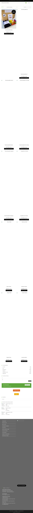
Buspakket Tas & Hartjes (24, 215)
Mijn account (4, 424)
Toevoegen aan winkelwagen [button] (9, 33)
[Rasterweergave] (2, 7)
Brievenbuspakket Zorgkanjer (8, 215)
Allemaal (30, 7)
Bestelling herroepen (5, 435)
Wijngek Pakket (9, 357)
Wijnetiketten (4, 369)
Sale (3, 368)
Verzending (4, 427)
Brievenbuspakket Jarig (8, 29)
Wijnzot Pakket (9, 286)
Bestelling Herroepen (21, 485)
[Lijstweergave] (4, 7)
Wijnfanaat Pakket (24, 286)
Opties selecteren (8, 290)
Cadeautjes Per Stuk (5, 372)
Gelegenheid (4, 373)
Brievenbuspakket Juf (24, 74)
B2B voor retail (4, 422)
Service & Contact (4, 430)
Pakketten (4, 370)
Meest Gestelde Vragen (5, 429)
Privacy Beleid (4, 432)
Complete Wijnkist (24, 357)
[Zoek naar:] (30, 2)
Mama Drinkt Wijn (5, 2)
